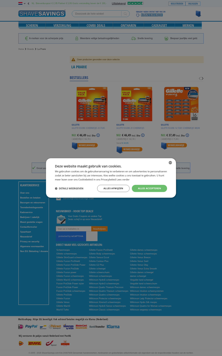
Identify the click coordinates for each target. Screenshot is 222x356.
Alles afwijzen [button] (113, 188)
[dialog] (111, 178)
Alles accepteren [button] (149, 188)
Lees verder (123, 179)
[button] (69, 188)
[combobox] (170, 162)
